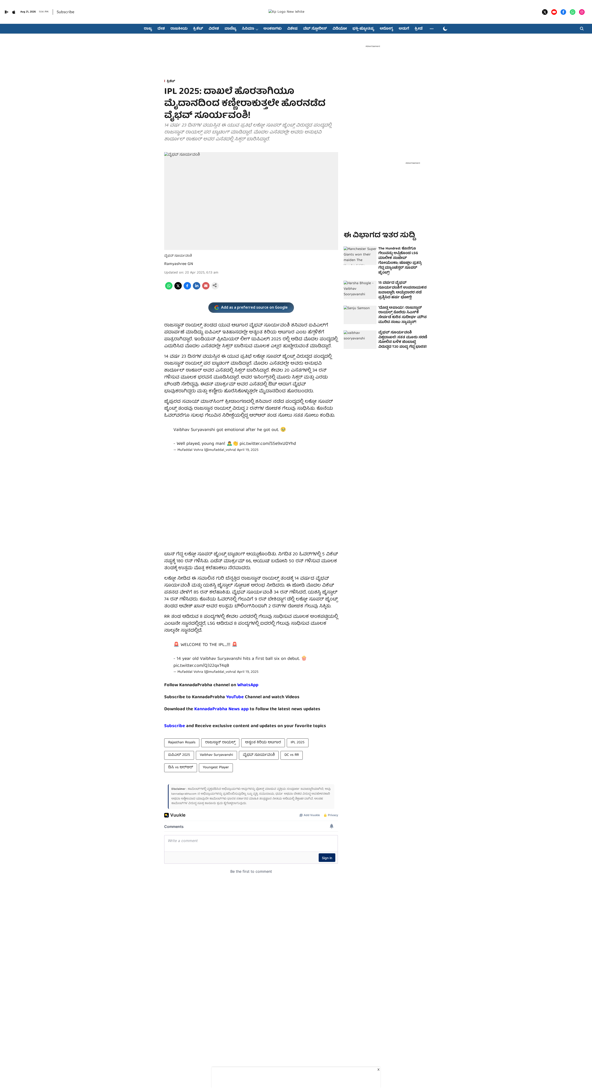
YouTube (235, 697)
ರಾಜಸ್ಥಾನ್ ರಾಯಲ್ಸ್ (220, 742)
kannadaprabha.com (184, 794)
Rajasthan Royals (181, 742)
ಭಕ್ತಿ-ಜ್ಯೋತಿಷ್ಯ (363, 29)
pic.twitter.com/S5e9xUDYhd (268, 444)
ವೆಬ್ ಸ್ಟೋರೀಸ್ (315, 29)
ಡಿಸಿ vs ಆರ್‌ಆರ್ (180, 767)
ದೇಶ (161, 29)
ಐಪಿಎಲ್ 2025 (179, 755)
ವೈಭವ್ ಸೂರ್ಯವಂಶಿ (259, 755)
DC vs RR (291, 755)
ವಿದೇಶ (214, 29)
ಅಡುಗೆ (404, 29)
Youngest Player (216, 767)
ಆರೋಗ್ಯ (386, 29)
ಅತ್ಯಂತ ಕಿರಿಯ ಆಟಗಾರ (263, 742)
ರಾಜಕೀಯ (179, 29)
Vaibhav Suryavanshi (216, 755)
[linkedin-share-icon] (196, 289)
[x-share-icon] (178, 289)
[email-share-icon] (206, 289)
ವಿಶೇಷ (292, 29)
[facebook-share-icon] (187, 289)
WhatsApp (247, 685)
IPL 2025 (298, 742)
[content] (244, 697)
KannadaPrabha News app (221, 709)
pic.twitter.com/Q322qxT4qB (201, 666)
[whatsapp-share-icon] (169, 289)
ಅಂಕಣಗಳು (272, 29)
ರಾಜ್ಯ (148, 29)
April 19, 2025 (248, 450)
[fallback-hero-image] (360, 255)
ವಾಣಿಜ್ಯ (230, 29)
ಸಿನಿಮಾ (248, 29)
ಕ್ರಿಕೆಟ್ (198, 29)
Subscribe (65, 12)
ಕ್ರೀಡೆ (418, 29)
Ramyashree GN (178, 264)
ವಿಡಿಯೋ (340, 29)
